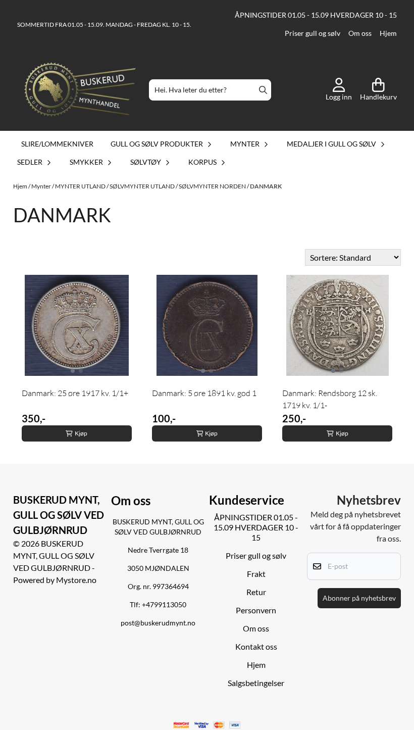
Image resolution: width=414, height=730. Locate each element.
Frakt (256, 573)
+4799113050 (164, 605)
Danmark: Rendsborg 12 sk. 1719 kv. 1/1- (329, 399)
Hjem (388, 33)
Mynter (41, 186)
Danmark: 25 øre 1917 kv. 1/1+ (75, 393)
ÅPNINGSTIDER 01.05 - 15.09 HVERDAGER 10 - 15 (316, 15)
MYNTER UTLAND (81, 186)
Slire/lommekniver (57, 143)
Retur (256, 592)
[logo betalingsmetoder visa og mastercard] (207, 725)
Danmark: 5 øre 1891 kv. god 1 (204, 393)
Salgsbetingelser (256, 683)
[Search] (263, 90)
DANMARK (266, 186)
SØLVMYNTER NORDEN (213, 186)
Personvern (256, 610)
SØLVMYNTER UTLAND (143, 186)
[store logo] (80, 90)
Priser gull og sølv (312, 33)
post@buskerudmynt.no (158, 623)
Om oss (360, 33)
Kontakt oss (256, 646)
